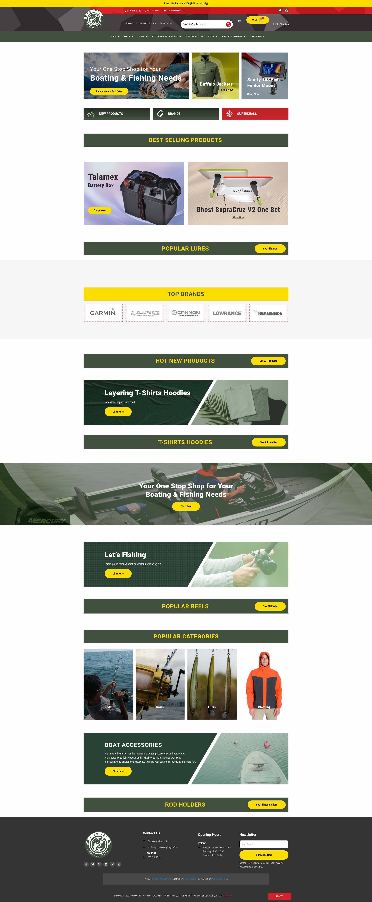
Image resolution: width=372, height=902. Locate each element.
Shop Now (227, 89)
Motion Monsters (219, 879)
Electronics (193, 36)
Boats (211, 36)
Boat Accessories (232, 36)
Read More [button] (228, 895)
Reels (127, 36)
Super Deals (257, 36)
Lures (141, 36)
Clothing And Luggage (165, 36)
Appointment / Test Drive (109, 91)
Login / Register (281, 24)
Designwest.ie (189, 879)
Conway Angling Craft (162, 879)
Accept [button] (280, 896)
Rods (113, 36)
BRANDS (174, 114)
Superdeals (247, 114)
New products (111, 114)
